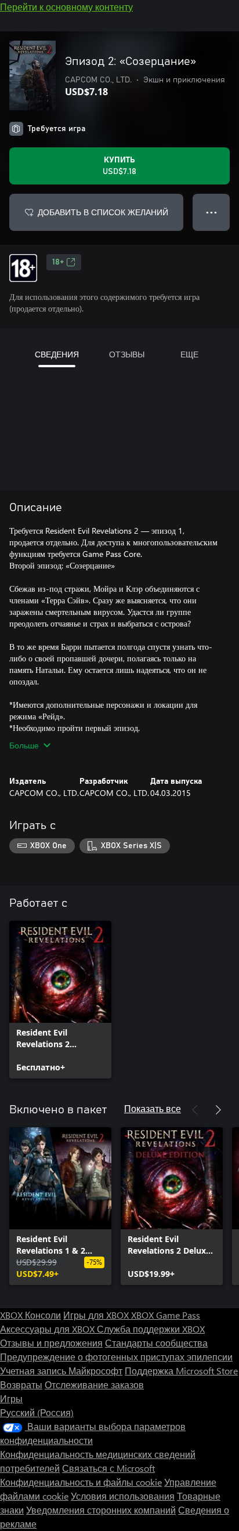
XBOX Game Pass (165, 1315)
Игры (11, 1398)
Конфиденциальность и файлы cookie (81, 1482)
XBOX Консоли (30, 1315)
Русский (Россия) (37, 1412)
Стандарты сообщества (156, 1343)
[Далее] (218, 1110)
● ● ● (211, 212)
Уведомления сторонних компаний (101, 1510)
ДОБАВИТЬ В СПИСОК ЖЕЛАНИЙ (103, 212)
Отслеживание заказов (94, 1384)
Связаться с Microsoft (108, 1468)
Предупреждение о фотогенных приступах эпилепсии (116, 1357)
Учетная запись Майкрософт (61, 1370)
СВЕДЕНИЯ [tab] (57, 354)
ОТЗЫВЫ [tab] (126, 354)
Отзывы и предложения (51, 1343)
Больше (24, 745)
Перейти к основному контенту (66, 7)
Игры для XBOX (97, 1315)
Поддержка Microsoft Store (181, 1370)
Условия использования (123, 1496)
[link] (60, 999)
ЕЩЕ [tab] (189, 354)
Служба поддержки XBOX (151, 1329)
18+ (58, 262)
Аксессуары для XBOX (48, 1329)
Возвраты (21, 1384)
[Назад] (195, 1110)
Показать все (152, 1108)
